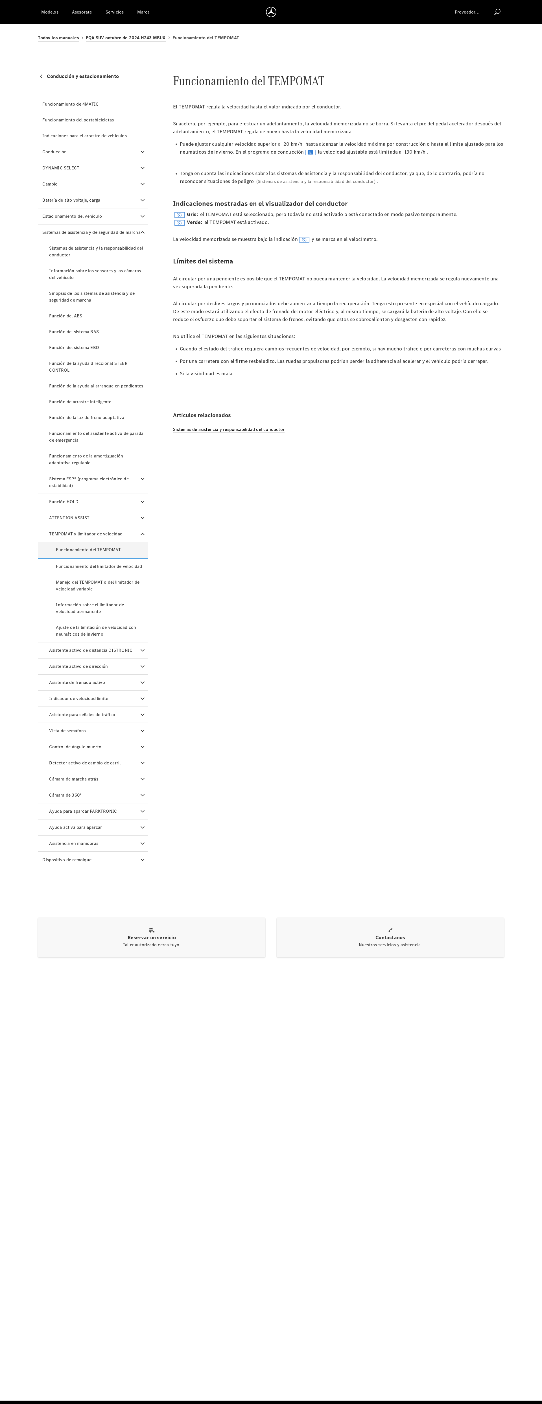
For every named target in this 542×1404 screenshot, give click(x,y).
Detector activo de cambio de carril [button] (85, 763)
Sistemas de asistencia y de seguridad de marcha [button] (91, 232)
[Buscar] (497, 11)
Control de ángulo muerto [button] (75, 747)
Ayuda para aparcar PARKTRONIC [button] (83, 811)
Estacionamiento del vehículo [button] (72, 216)
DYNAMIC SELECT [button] (60, 168)
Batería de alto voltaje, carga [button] (71, 200)
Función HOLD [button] (63, 502)
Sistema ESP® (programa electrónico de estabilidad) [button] (88, 482)
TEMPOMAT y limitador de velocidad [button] (86, 534)
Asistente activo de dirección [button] (78, 666)
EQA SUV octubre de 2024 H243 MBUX (126, 38)
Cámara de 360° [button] (65, 795)
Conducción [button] (54, 152)
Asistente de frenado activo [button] (77, 682)
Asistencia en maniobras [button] (73, 843)
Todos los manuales (58, 38)
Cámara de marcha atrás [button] (73, 779)
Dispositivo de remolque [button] (66, 860)
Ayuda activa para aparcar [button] (75, 827)
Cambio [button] (50, 184)
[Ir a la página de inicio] (271, 11)
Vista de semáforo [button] (67, 731)
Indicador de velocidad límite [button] (78, 698)
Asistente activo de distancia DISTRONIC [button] (90, 650)
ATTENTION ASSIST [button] (69, 518)
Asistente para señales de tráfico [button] (82, 715)
